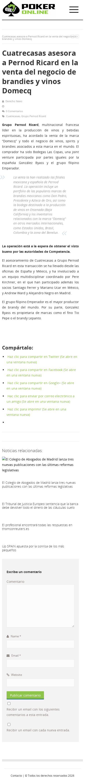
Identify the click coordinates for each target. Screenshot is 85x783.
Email (16, 655)
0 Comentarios (14, 111)
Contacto (16, 776)
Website (16, 675)
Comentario (15, 581)
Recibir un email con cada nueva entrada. (38, 730)
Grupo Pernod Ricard (33, 116)
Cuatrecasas (13, 116)
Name (15, 636)
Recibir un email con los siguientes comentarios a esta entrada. (33, 712)
